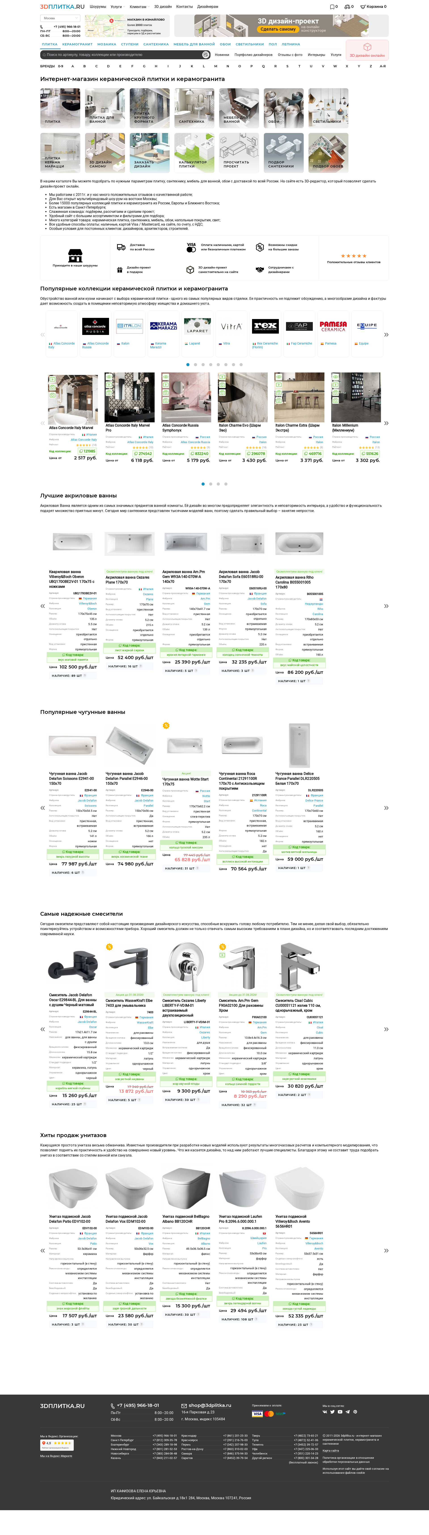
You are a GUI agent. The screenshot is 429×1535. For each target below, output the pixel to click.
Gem (207, 603)
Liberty (205, 1037)
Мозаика (107, 44)
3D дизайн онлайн (367, 55)
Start (207, 801)
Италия (91, 434)
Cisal (320, 1027)
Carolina (318, 614)
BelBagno (204, 1238)
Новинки (222, 55)
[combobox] (125, 54)
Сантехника (156, 44)
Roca (263, 805)
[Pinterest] (355, 1412)
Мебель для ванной (195, 44)
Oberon (92, 608)
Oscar (93, 1027)
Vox (151, 1243)
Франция (260, 593)
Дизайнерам (207, 6)
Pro (264, 1248)
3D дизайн (163, 6)
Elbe (151, 1027)
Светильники (250, 44)
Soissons (91, 805)
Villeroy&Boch (88, 603)
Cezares (148, 594)
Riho (320, 609)
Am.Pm (205, 598)
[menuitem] (98, 6)
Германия (89, 598)
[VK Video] (325, 1412)
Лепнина (291, 44)
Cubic (319, 1032)
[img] (52, 379)
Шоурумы (98, 6)
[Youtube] (340, 1412)
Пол (273, 44)
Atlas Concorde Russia (195, 442)
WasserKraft (145, 1022)
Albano (205, 1243)
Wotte (206, 796)
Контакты (184, 6)
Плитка (50, 44)
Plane (150, 599)
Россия (204, 437)
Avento (318, 1248)
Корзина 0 (376, 6)
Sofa (264, 603)
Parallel (148, 805)
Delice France (314, 800)
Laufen (262, 1243)
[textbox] (125, 54)
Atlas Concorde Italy (84, 439)
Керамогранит (78, 44)
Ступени (130, 44)
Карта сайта (331, 1450)
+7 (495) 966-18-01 (138, 1405)
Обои (226, 44)
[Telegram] (347, 1412)
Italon (263, 442)
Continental (259, 810)
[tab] (187, 364)
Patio (93, 1243)
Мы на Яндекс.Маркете (56, 1456)
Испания (260, 800)
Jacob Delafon (257, 598)
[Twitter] (332, 1412)
